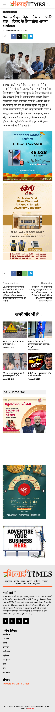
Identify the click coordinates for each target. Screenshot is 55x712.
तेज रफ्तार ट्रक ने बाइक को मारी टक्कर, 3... (13, 342)
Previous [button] (6, 491)
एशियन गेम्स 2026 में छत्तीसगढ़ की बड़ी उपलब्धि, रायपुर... (39, 344)
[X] (19, 36)
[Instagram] (12, 621)
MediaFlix (31, 708)
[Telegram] (30, 36)
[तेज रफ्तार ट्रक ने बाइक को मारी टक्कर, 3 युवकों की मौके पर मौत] (15, 329)
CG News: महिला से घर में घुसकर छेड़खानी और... (13, 374)
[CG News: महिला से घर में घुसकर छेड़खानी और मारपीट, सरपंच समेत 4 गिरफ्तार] (15, 361)
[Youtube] (26, 621)
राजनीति (14, 12)
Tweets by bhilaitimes (16, 683)
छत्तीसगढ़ (6, 12)
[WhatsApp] (25, 36)
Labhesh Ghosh (10, 30)
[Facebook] (13, 36)
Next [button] (43, 491)
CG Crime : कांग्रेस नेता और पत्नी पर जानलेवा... (39, 374)
